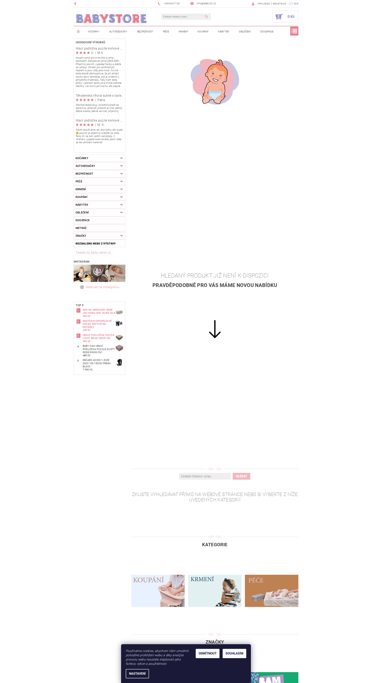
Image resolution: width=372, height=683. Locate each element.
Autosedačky (118, 31)
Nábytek (223, 31)
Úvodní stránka (78, 32)
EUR (296, 4)
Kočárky (94, 31)
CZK (291, 3)
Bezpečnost (145, 31)
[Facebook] (76, 3)
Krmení (183, 31)
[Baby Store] (111, 18)
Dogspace (267, 31)
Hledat (241, 476)
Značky (81, 235)
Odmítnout (208, 653)
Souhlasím (234, 653)
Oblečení (245, 31)
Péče (166, 31)
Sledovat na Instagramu (102, 287)
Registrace (279, 4)
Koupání (203, 31)
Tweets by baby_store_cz (93, 252)
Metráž (81, 228)
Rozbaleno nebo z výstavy (96, 243)
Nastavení (137, 673)
